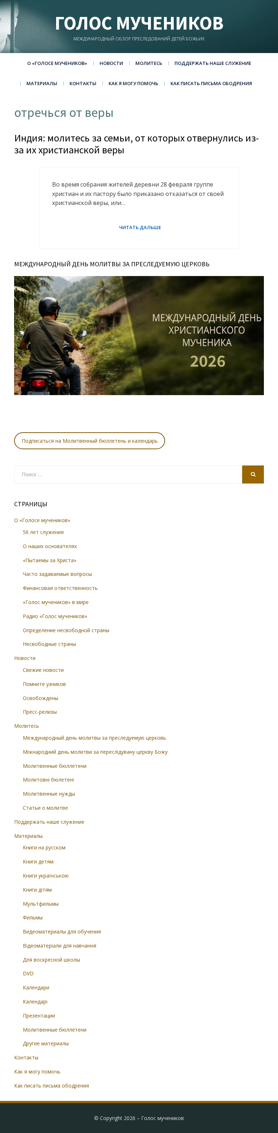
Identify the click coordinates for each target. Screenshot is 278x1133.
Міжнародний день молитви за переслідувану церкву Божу (95, 751)
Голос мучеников (139, 23)
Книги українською (46, 875)
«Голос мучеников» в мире (56, 602)
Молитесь (148, 63)
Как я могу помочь (133, 83)
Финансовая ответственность (60, 588)
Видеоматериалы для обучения (62, 931)
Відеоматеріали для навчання (59, 945)
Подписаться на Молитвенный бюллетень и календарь (90, 440)
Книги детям (38, 861)
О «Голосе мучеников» (57, 63)
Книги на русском (44, 847)
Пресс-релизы (40, 711)
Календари (36, 987)
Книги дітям (37, 889)
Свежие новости (43, 669)
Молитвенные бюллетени (55, 765)
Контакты (83, 83)
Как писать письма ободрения (211, 83)
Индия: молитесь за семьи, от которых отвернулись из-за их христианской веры (136, 144)
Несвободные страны (49, 643)
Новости (111, 63)
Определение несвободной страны (66, 630)
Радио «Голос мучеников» (55, 616)
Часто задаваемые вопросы (57, 573)
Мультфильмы (41, 903)
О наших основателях (50, 546)
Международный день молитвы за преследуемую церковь (94, 737)
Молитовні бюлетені (48, 779)
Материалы (41, 83)
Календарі (35, 1001)
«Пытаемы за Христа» (49, 560)
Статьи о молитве (45, 807)
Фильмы (33, 917)
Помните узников (44, 684)
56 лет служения (43, 532)
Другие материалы (46, 1043)
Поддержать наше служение (212, 63)
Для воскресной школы (51, 959)
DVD (28, 973)
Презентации (39, 1015)
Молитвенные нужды (49, 793)
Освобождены (40, 698)
